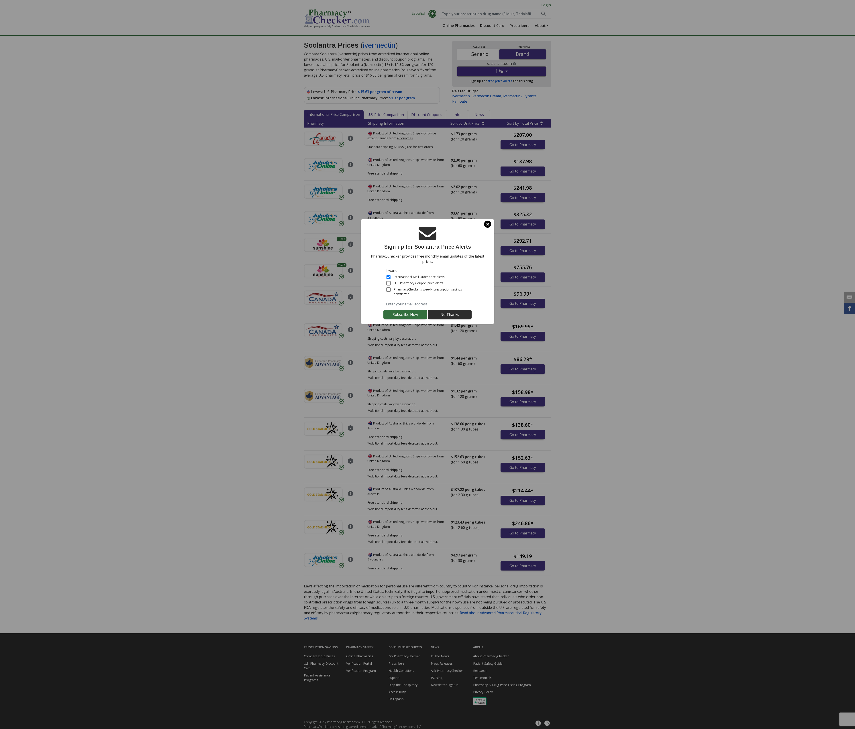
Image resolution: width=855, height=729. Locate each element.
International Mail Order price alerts (419, 277)
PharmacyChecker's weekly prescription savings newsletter (428, 291)
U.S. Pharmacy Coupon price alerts (418, 283)
